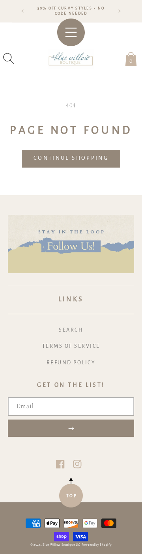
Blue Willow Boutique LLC (61, 545)
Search (71, 330)
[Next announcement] (119, 11)
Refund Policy (71, 363)
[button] (8, 58)
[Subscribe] (71, 428)
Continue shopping (71, 158)
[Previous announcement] (22, 11)
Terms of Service (71, 346)
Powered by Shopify (97, 545)
